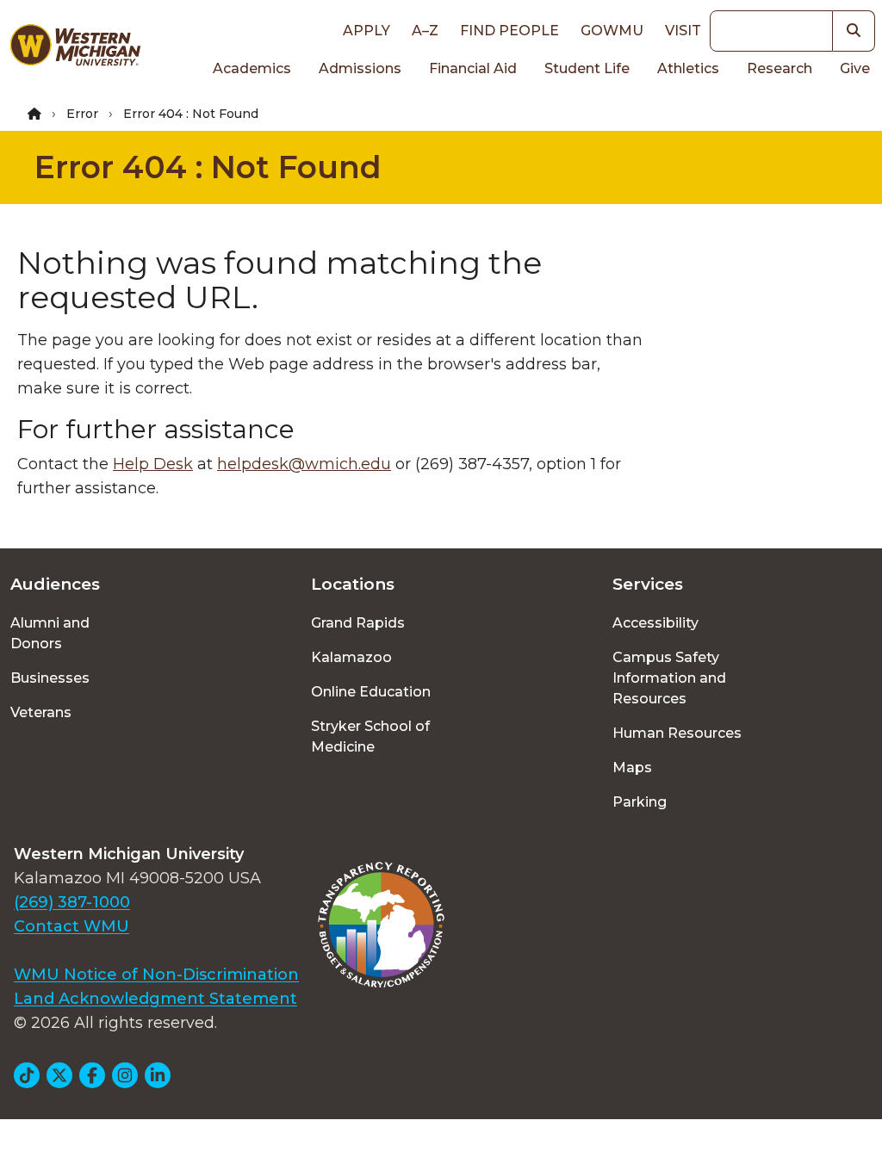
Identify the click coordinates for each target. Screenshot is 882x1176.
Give (855, 68)
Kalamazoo (351, 657)
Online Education (371, 692)
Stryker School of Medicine (370, 736)
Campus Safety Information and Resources (669, 678)
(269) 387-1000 (72, 902)
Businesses (50, 678)
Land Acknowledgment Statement (155, 998)
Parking (639, 802)
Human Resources (677, 733)
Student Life (587, 68)
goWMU (612, 30)
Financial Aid (473, 68)
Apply (366, 30)
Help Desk (153, 464)
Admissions (360, 68)
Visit (683, 30)
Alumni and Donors (50, 633)
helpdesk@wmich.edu (304, 464)
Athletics (688, 68)
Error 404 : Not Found (208, 167)
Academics (252, 68)
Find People (509, 30)
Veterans (40, 712)
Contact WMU (71, 926)
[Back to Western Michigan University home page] (75, 48)
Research (779, 68)
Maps (632, 767)
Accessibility (655, 623)
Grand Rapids (358, 623)
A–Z (425, 30)
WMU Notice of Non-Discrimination (156, 974)
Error (82, 113)
